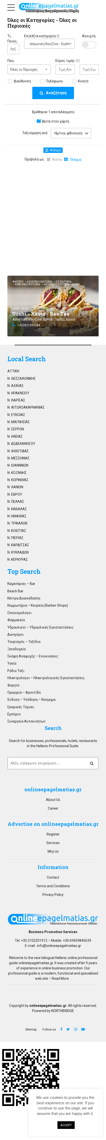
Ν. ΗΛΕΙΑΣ (15, 436)
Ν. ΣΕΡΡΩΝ (15, 429)
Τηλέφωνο (54, 81)
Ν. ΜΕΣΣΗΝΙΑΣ (18, 458)
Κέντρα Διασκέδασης (24, 598)
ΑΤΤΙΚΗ (13, 371)
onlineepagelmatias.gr (35, 963)
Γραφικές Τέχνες (20, 707)
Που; (10, 61)
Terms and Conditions (53, 886)
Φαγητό (17, 281)
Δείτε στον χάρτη (55, 121)
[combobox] (49, 44)
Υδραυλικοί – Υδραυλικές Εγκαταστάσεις (40, 627)
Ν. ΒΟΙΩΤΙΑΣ (16, 531)
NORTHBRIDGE (62, 1011)
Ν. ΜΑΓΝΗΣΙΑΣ (18, 422)
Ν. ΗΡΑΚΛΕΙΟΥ (18, 393)
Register (53, 834)
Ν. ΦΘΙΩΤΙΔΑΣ (18, 451)
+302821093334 (29, 325)
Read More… (61, 978)
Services (53, 843)
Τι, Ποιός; (12, 38)
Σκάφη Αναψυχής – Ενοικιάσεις (32, 656)
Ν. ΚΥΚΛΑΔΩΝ (18, 552)
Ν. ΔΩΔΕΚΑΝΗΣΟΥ (21, 444)
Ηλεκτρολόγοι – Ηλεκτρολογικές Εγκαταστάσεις (46, 678)
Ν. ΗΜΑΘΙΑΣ (16, 516)
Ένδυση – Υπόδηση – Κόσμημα (31, 700)
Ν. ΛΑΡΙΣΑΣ (16, 400)
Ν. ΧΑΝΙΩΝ (15, 487)
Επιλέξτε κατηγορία (40, 36)
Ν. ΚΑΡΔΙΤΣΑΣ (18, 545)
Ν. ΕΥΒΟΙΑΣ (16, 415)
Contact (53, 877)
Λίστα (57, 160)
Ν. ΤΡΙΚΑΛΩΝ (17, 523)
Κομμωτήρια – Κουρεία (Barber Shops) (37, 605)
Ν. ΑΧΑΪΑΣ (15, 386)
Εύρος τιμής (67, 61)
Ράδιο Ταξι (15, 671)
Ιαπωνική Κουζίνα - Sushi (62, 284)
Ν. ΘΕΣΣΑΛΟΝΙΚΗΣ (21, 378)
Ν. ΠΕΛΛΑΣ (15, 502)
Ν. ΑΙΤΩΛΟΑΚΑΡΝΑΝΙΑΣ (26, 407)
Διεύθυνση (22, 81)
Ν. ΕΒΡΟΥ (14, 494)
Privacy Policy (53, 895)
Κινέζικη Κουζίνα (27, 284)
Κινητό (83, 81)
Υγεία (11, 663)
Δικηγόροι (15, 634)
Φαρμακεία (16, 620)
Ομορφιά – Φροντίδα (24, 692)
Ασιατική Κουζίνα (39, 281)
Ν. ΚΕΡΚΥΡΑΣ (17, 559)
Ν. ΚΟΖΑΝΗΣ (17, 473)
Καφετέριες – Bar (21, 584)
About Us (53, 800)
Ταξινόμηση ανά (34, 133)
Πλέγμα (75, 160)
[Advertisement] (53, 218)
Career (53, 808)
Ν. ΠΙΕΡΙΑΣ (15, 538)
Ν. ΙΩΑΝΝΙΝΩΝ (17, 465)
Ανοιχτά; (89, 36)
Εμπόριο (14, 714)
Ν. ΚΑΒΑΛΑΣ (17, 509)
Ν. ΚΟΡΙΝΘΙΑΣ (17, 480)
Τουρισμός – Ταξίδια (23, 642)
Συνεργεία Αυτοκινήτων (26, 721)
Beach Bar (15, 591)
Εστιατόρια (63, 281)
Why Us (53, 851)
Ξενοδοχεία (16, 649)
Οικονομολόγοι (19, 613)
